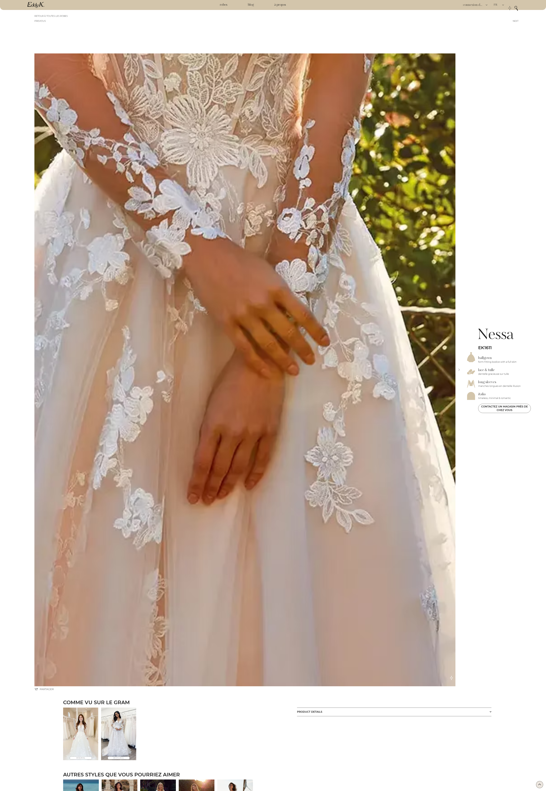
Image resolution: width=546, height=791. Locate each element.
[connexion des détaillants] (486, 5)
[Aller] (539, 784)
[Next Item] (459, 370)
